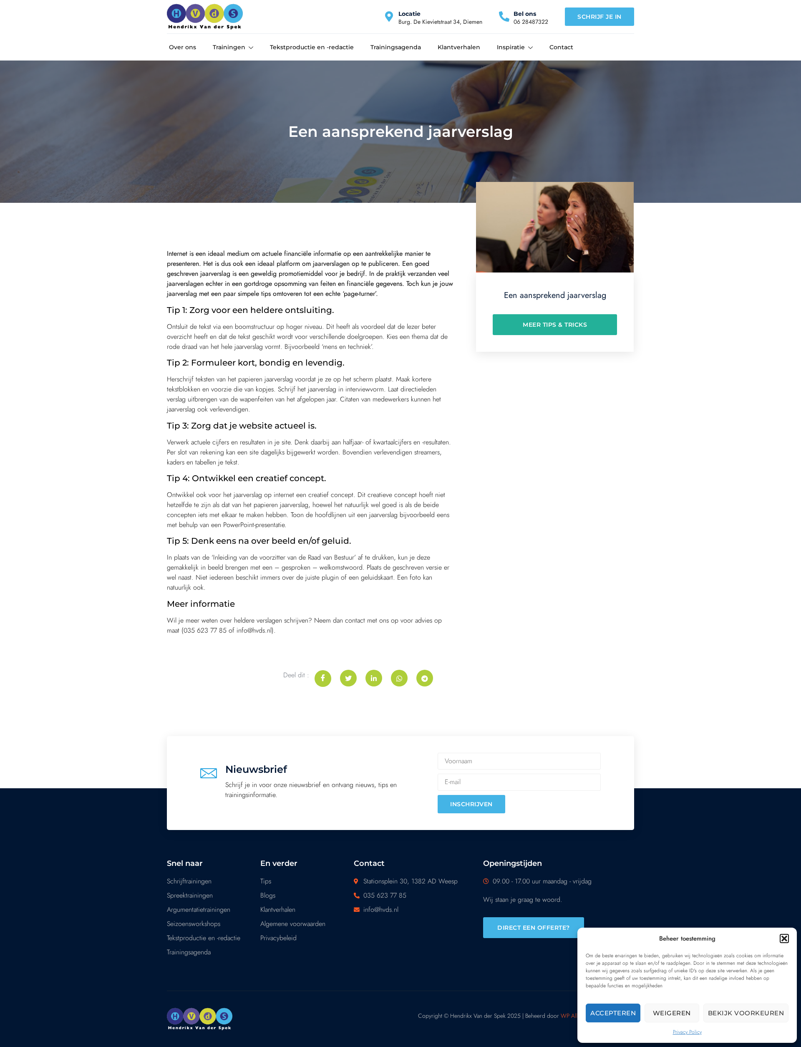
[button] (784, 938)
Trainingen (229, 47)
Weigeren (672, 1013)
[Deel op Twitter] (348, 678)
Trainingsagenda (395, 47)
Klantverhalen (459, 47)
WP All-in (572, 1016)
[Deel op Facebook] (323, 678)
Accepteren (613, 1013)
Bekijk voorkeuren (746, 1013)
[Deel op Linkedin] (373, 678)
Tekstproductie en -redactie (312, 47)
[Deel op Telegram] (424, 678)
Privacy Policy (687, 1032)
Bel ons (525, 14)
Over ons (182, 47)
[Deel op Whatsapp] (399, 678)
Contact (561, 47)
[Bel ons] (504, 16)
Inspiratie (511, 47)
